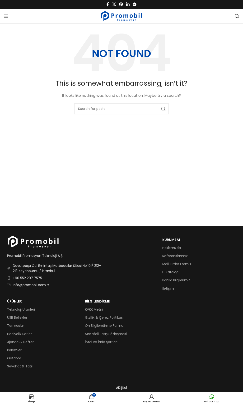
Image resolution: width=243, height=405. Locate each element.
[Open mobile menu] (6, 16)
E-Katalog (170, 272)
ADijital (121, 387)
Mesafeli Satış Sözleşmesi (106, 334)
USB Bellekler (17, 317)
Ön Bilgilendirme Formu (104, 325)
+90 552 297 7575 (27, 278)
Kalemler (14, 350)
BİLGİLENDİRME (97, 301)
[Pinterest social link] (121, 4)
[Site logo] (121, 16)
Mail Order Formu (176, 264)
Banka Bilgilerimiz (176, 280)
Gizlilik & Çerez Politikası (104, 317)
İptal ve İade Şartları (101, 342)
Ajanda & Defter (20, 342)
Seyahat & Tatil (20, 366)
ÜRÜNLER (14, 301)
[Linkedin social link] (128, 4)
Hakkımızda (171, 247)
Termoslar (15, 325)
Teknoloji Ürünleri (21, 309)
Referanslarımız (175, 256)
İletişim (168, 288)
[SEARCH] (163, 108)
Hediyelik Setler (19, 334)
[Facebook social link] (108, 4)
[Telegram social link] (134, 4)
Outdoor (14, 358)
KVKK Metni (94, 309)
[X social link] (114, 4)
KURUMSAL (171, 239)
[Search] (237, 16)
